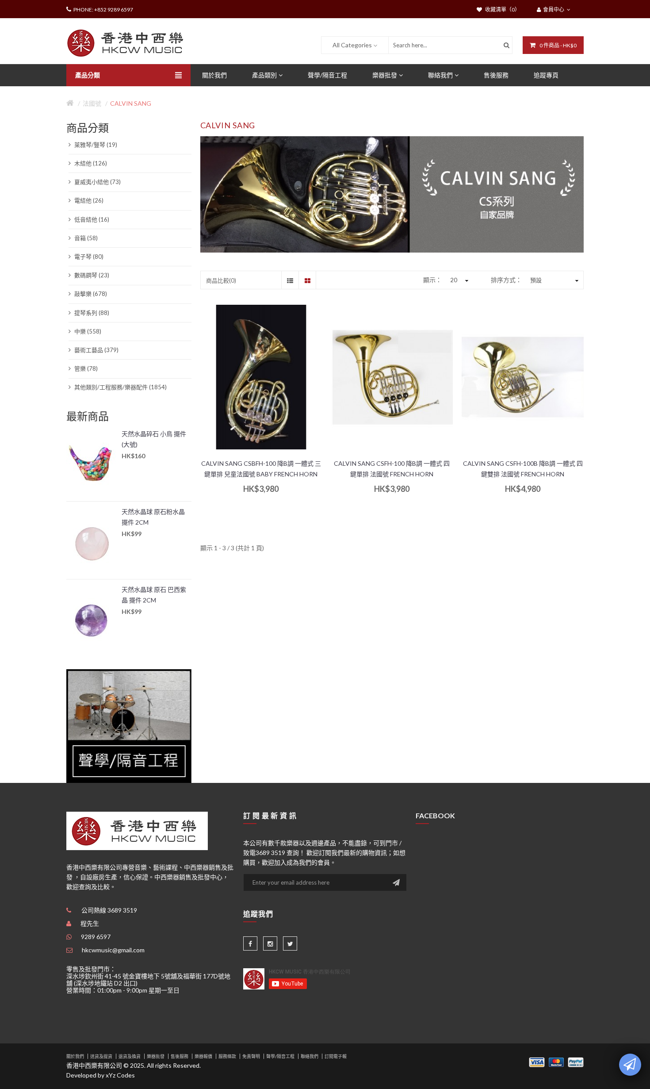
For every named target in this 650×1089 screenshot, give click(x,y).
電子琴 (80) (88, 256)
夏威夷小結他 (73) (97, 181)
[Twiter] (290, 943)
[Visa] (537, 1061)
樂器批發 (155, 1056)
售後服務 (179, 1056)
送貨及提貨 (101, 1056)
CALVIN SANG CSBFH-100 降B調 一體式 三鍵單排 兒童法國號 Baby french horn (261, 469)
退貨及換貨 (130, 1056)
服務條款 (227, 1056)
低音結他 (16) (91, 219)
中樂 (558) (87, 331)
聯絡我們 (309, 1056)
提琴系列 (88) (91, 312)
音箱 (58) (85, 238)
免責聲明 (251, 1056)
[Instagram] (270, 943)
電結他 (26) (88, 200)
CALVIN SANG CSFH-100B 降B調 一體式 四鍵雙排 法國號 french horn (523, 469)
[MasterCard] (556, 1061)
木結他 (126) (90, 163)
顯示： (432, 280)
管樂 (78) (85, 368)
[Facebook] (250, 943)
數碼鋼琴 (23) (91, 275)
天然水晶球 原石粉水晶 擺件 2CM (153, 517)
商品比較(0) (221, 280)
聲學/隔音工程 (280, 1056)
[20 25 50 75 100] (458, 280)
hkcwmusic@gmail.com (113, 950)
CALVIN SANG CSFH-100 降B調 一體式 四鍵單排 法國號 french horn (392, 469)
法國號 (92, 103)
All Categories (352, 45)
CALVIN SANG (130, 103)
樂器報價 (203, 1056)
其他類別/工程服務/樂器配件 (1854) (120, 387)
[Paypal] (576, 1061)
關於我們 (75, 1056)
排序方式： (506, 280)
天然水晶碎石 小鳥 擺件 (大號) (154, 439)
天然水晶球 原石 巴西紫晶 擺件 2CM (154, 595)
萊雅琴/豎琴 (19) (95, 144)
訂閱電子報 (336, 1056)
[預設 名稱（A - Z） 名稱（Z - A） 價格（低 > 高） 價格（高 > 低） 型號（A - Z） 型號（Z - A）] (553, 280)
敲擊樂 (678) (90, 293)
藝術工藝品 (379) (96, 349)
